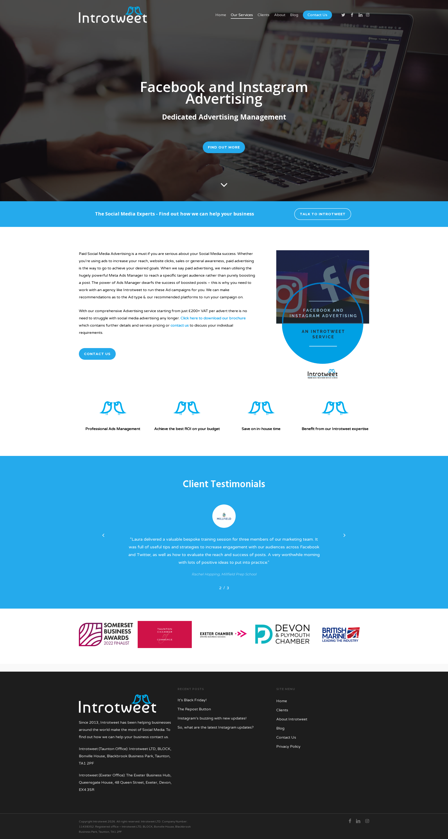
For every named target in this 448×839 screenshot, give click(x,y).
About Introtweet (291, 719)
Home (281, 701)
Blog (280, 728)
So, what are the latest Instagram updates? (216, 727)
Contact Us (286, 737)
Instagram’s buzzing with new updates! (212, 718)
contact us (180, 325)
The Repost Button (194, 709)
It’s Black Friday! (192, 700)
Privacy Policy (288, 746)
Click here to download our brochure (213, 318)
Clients (282, 710)
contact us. (159, 737)
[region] (224, 546)
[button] (224, 147)
